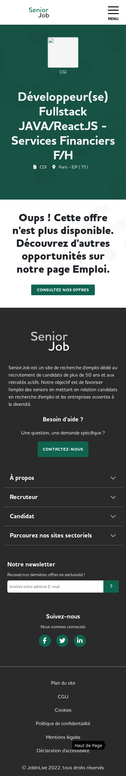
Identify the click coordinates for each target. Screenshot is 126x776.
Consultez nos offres (63, 289)
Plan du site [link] (63, 683)
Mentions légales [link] (63, 737)
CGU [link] (63, 696)
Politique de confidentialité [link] (63, 723)
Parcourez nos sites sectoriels (51, 535)
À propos (22, 478)
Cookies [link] (63, 710)
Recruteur (24, 497)
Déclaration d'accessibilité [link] (63, 750)
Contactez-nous (63, 449)
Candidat (22, 516)
